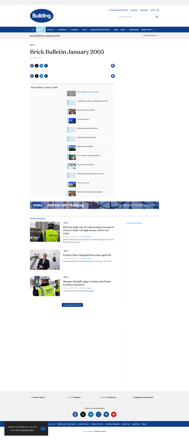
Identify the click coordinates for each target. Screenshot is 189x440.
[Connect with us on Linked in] (91, 414)
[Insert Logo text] (41, 22)
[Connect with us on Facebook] (75, 414)
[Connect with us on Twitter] (83, 414)
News (32, 45)
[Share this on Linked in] (41, 66)
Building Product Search (143, 397)
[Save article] (113, 66)
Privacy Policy (97, 424)
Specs (144, 424)
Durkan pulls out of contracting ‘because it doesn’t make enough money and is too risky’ (88, 230)
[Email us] (98, 414)
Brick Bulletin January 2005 (44, 87)
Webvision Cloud (100, 431)
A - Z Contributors (109, 397)
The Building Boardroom (118, 10)
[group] (146, 29)
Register (134, 10)
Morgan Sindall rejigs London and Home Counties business (87, 283)
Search (157, 17)
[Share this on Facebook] (32, 66)
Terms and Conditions (66, 424)
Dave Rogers (87, 237)
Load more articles (72, 305)
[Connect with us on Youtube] (114, 414)
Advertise (136, 424)
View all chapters (150, 35)
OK (43, 428)
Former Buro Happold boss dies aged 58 (87, 255)
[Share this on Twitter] (37, 66)
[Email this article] (46, 66)
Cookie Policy (83, 424)
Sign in (85, 61)
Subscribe (144, 10)
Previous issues (39, 397)
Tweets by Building (134, 223)
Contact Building (113, 424)
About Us (126, 424)
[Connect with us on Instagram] (106, 414)
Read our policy (27, 430)
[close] (114, 61)
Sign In (153, 10)
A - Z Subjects (75, 397)
